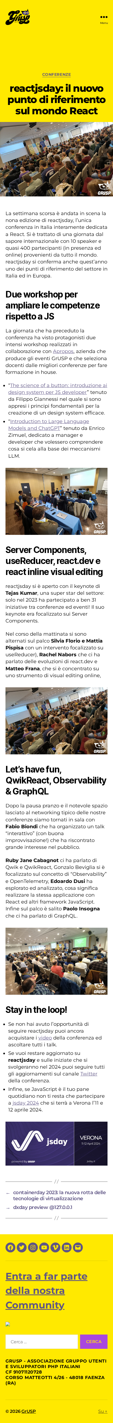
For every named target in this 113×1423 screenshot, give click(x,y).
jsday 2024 (26, 1103)
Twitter (88, 1074)
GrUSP (28, 1411)
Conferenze (56, 74)
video (45, 1038)
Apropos (63, 351)
